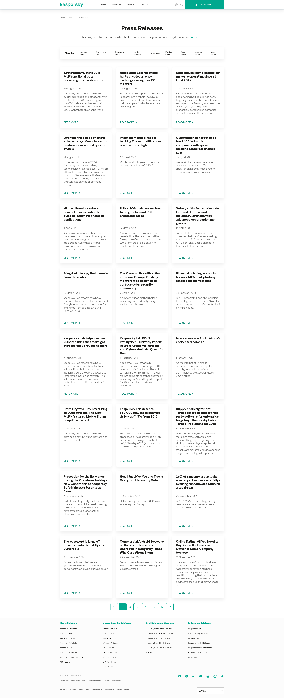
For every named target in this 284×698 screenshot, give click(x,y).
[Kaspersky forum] (222, 676)
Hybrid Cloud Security (197, 652)
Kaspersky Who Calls (68, 652)
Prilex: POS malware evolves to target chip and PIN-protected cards (140, 212)
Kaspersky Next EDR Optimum (158, 638)
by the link (196, 37)
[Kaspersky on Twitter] (186, 676)
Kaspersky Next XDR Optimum (158, 643)
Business (116, 4)
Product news (169, 53)
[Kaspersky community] (215, 676)
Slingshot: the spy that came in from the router (86, 275)
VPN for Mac (108, 667)
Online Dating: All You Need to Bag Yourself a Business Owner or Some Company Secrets (197, 547)
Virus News (213, 53)
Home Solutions (68, 623)
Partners (130, 4)
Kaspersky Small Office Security (159, 629)
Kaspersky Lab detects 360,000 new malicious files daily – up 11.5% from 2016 (140, 412)
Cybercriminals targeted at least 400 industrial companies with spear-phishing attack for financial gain (196, 145)
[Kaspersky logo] (71, 4)
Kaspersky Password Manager (72, 657)
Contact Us (63, 689)
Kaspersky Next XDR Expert (199, 643)
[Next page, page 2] (170, 606)
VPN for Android (110, 657)
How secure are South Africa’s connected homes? (198, 340)
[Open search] (181, 4)
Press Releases (109, 689)
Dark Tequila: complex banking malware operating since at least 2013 (198, 76)
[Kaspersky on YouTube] (201, 676)
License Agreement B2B (113, 680)
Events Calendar (137, 53)
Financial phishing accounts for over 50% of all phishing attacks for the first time (196, 277)
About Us (73, 689)
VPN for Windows (110, 652)
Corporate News (119, 53)
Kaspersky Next (194, 629)
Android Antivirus (110, 629)
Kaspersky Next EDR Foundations (159, 633)
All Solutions (65, 662)
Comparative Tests (101, 53)
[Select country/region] (176, 4)
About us (144, 4)
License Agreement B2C (95, 680)
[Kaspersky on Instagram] (208, 676)
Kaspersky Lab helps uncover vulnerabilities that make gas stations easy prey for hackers (85, 342)
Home (103, 4)
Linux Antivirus (109, 648)
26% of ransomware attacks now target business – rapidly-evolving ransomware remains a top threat (198, 482)
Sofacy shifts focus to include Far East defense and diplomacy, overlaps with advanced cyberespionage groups (197, 216)
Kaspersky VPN (66, 648)
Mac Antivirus (108, 633)
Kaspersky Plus (66, 633)
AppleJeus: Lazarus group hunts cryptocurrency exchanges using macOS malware (139, 78)
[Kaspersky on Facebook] (179, 676)
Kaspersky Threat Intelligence (200, 648)
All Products (151, 652)
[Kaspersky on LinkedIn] (194, 676)
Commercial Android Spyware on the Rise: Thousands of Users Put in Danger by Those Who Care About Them (142, 547)
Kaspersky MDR (194, 638)
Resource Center (97, 689)
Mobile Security (109, 638)
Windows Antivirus (110, 643)
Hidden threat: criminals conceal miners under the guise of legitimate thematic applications (84, 214)
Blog (87, 689)
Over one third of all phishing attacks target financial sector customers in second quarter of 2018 (86, 143)
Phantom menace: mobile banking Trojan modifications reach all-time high (141, 141)
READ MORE (71, 122)
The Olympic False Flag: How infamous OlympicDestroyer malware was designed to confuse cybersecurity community (140, 281)
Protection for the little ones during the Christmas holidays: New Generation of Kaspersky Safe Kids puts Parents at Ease (86, 484)
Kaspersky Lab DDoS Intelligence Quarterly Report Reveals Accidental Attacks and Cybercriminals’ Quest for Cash (142, 346)
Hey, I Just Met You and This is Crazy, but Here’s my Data (141, 478)
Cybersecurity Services (198, 633)
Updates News (198, 53)
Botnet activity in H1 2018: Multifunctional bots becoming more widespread (84, 76)
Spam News (183, 53)
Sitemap (119, 689)
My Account (205, 5)
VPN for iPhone (109, 662)
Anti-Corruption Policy (78, 680)
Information (155, 53)
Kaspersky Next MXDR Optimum (159, 648)
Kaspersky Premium (68, 638)
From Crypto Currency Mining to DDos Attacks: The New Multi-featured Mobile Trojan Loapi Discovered (85, 414)
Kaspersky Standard (68, 629)
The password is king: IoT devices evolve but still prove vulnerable (85, 545)
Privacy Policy (64, 680)
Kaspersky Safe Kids (68, 643)
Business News (83, 53)
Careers (126, 689)
